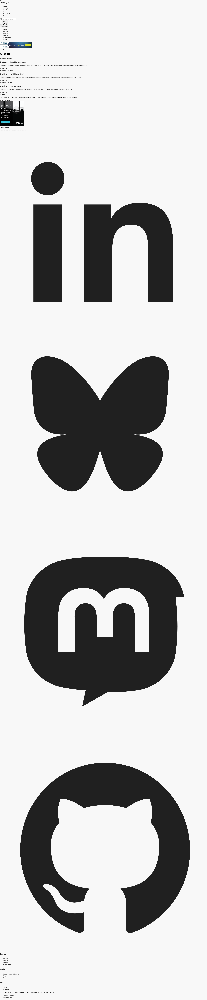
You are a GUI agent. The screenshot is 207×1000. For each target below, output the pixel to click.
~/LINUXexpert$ (5, 3)
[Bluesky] (105, 540)
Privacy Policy (7, 997)
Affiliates (6, 989)
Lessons (5, 12)
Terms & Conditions (9, 996)
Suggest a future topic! (10, 976)
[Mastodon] (105, 745)
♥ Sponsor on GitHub (6, 100)
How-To (5, 10)
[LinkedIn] (105, 336)
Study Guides (7, 14)
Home (5, 6)
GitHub (5, 16)
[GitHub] (105, 949)
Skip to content (4, 1)
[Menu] (1, 26)
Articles (5, 8)
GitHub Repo (7, 978)
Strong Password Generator (11, 974)
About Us (6, 987)
